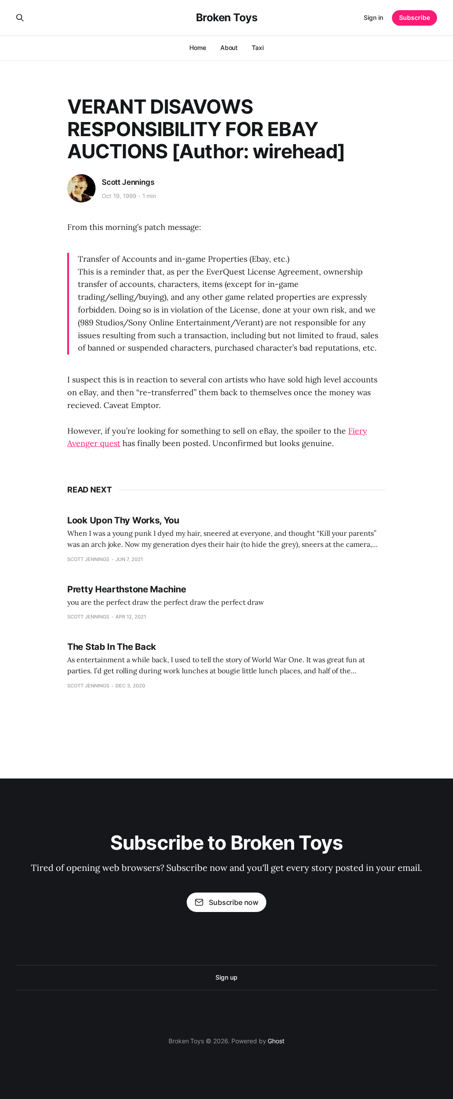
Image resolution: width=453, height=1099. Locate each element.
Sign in (373, 17)
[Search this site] (20, 17)
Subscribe (414, 17)
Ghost (276, 1041)
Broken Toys (226, 17)
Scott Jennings (128, 182)
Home (197, 47)
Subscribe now (233, 902)
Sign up (226, 977)
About (229, 47)
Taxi (258, 47)
